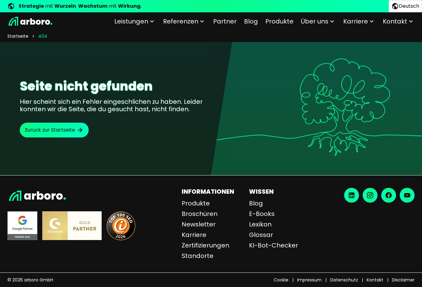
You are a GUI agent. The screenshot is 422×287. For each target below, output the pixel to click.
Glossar (261, 234)
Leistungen (131, 21)
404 (42, 36)
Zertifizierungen (205, 245)
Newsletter (199, 224)
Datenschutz (344, 280)
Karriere (355, 21)
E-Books (262, 213)
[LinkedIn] (351, 195)
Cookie (281, 280)
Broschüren (199, 213)
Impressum (309, 280)
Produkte (279, 21)
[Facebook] (388, 195)
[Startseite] (30, 21)
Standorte (197, 255)
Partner (225, 21)
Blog (251, 21)
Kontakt (395, 21)
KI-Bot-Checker (273, 245)
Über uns (314, 21)
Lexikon (260, 224)
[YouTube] (407, 195)
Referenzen (180, 21)
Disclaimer (403, 280)
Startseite (17, 36)
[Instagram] (370, 195)
